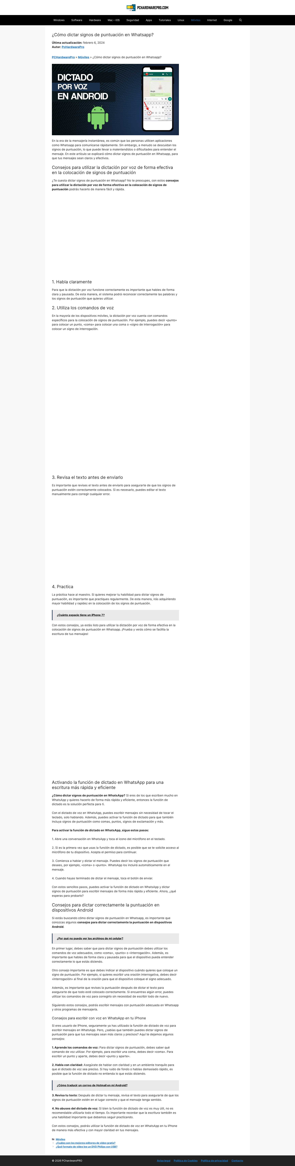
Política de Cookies (186, 1160)
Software (76, 20)
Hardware (95, 20)
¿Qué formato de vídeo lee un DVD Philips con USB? (86, 1146)
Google (228, 20)
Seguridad (133, 20)
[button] (240, 20)
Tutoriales (165, 20)
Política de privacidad (214, 1160)
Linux (181, 20)
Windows (59, 20)
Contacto (237, 1160)
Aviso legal (163, 1160)
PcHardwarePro (73, 47)
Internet (212, 20)
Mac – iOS (114, 20)
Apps (149, 20)
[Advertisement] (115, 220)
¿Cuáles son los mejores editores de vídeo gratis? (85, 1142)
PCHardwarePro (63, 57)
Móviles (195, 20)
